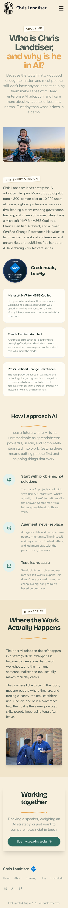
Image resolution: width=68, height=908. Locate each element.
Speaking (31, 878)
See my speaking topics (32, 842)
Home (6, 878)
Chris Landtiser (16, 868)
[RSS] (13, 888)
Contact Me (56, 878)
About (17, 878)
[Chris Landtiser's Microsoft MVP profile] (15, 271)
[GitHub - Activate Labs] (20, 888)
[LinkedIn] (5, 888)
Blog (43, 878)
